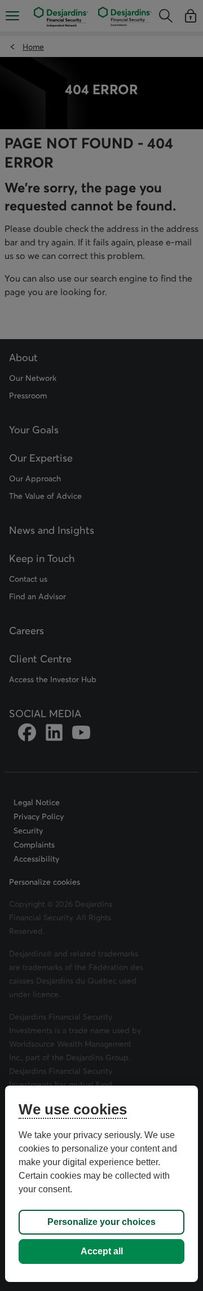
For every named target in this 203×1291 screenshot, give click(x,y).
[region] (101, 1184)
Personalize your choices (101, 1222)
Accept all (102, 1251)
